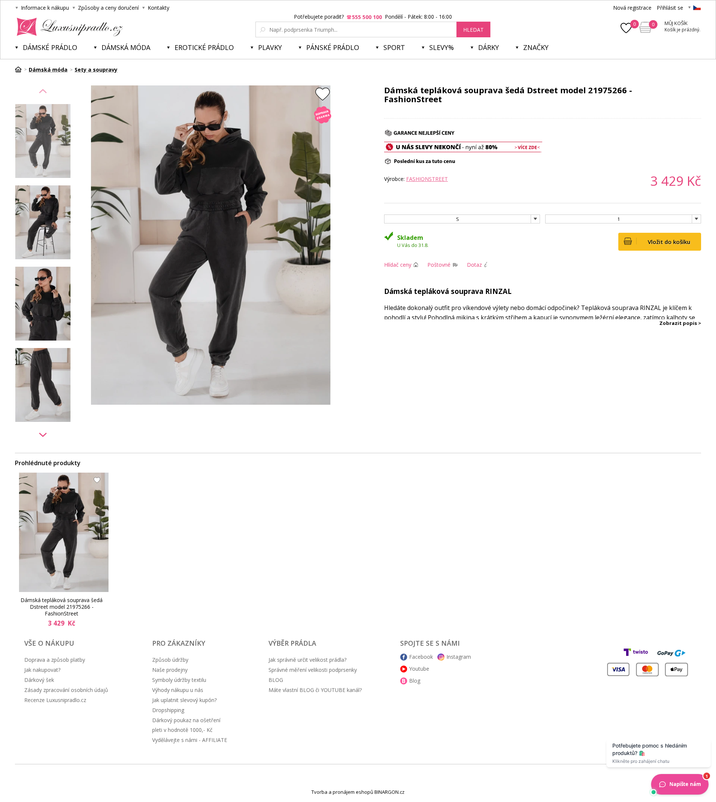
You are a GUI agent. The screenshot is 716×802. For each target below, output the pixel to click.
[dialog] (358, 401)
